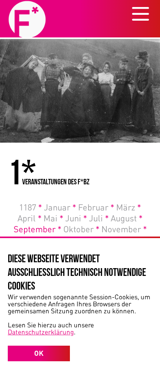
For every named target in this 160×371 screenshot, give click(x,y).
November (124, 229)
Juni (76, 218)
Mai (53, 218)
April (29, 218)
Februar (96, 207)
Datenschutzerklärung (41, 332)
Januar (60, 207)
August (127, 218)
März (128, 207)
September (37, 229)
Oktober (81, 229)
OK (38, 353)
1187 (30, 207)
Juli (99, 218)
